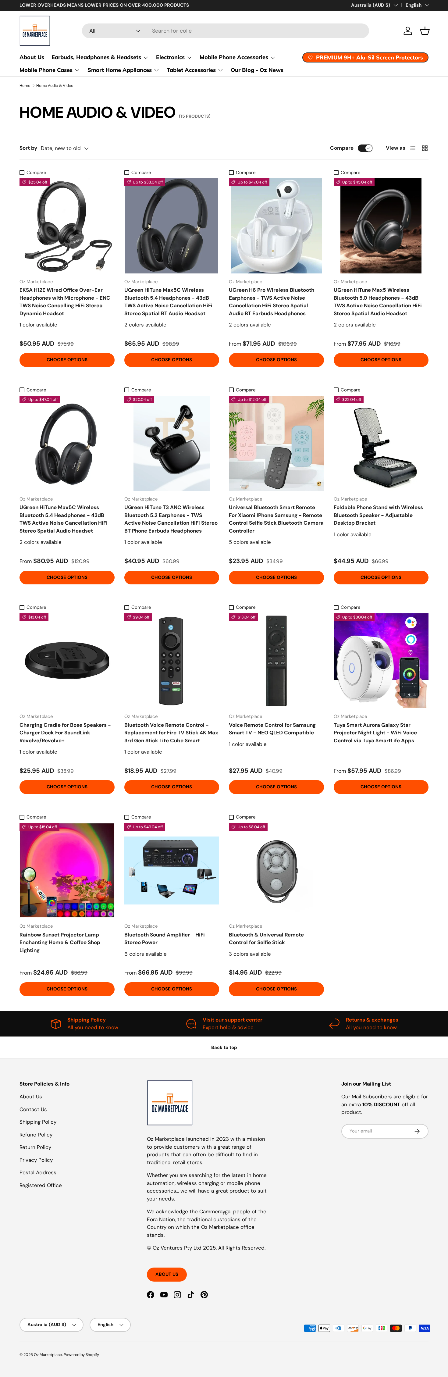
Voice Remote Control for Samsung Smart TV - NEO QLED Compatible (272, 729)
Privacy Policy (36, 1160)
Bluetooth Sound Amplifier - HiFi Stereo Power (164, 938)
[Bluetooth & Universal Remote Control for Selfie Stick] (276, 870)
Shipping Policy (38, 1121)
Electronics (170, 57)
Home (25, 85)
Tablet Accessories (191, 69)
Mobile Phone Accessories (234, 57)
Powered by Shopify (81, 1354)
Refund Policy (36, 1134)
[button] (425, 30)
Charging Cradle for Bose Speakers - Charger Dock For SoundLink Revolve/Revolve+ (65, 733)
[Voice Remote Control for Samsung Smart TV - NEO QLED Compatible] (276, 660)
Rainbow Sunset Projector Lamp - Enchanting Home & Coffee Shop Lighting (61, 942)
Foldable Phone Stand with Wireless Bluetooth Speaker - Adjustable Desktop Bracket (378, 515)
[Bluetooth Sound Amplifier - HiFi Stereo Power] (171, 870)
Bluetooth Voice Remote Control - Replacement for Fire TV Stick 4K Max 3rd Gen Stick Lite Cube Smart (171, 733)
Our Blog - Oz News (257, 69)
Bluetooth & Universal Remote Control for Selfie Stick (266, 938)
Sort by (28, 147)
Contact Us (33, 1109)
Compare (342, 147)
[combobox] (225, 30)
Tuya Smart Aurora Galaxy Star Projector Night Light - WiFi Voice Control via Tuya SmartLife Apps (375, 733)
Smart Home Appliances (119, 69)
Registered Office (41, 1185)
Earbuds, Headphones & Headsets (96, 57)
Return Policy (35, 1147)
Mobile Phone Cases (46, 69)
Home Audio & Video (54, 85)
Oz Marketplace (48, 1354)
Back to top (224, 1047)
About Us (32, 57)
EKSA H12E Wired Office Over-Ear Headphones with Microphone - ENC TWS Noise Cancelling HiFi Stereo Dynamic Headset (65, 302)
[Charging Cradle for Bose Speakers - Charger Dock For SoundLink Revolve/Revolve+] (67, 660)
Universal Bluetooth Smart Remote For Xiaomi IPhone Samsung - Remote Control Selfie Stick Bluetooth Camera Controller (276, 519)
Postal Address (38, 1172)
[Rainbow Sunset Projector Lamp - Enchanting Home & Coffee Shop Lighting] (67, 870)
